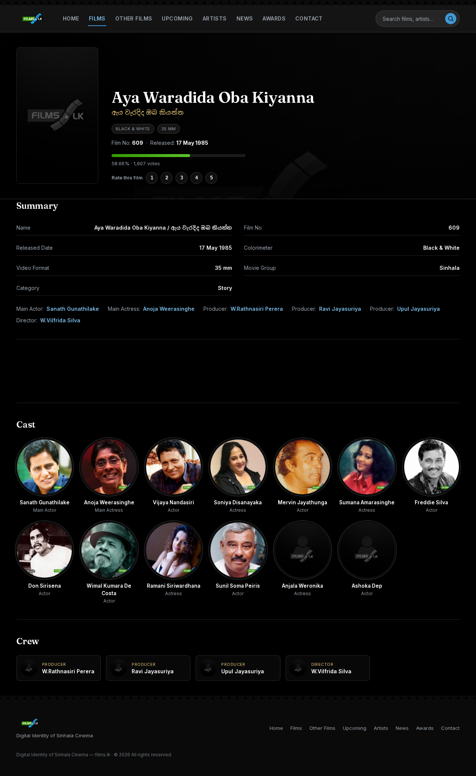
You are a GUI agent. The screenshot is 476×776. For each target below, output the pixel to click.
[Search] (450, 18)
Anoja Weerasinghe (168, 309)
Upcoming (177, 18)
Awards (274, 18)
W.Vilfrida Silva (60, 320)
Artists (215, 18)
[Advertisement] (238, 371)
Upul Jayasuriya (418, 309)
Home (71, 18)
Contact (309, 18)
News (245, 18)
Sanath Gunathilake (72, 309)
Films (97, 18)
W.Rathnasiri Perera (257, 309)
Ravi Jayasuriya (340, 309)
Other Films (133, 18)
